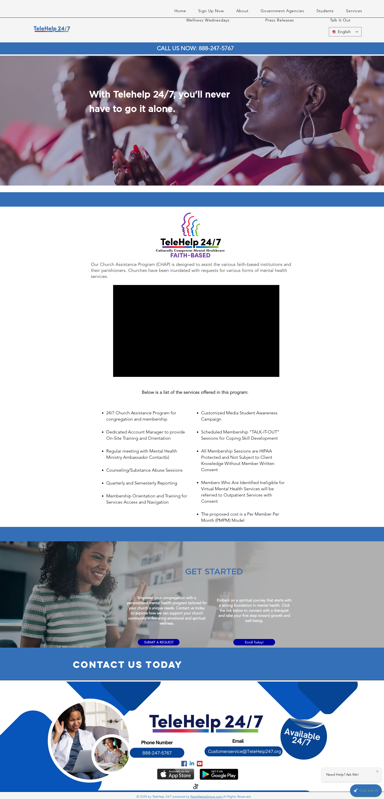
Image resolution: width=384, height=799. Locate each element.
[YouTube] (199, 763)
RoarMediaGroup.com (206, 797)
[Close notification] (377, 772)
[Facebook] (184, 763)
